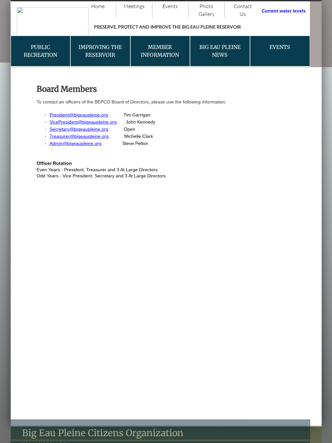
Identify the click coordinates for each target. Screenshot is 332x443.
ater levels (294, 10)
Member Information (160, 51)
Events (170, 6)
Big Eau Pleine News (220, 51)
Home (98, 6)
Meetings (134, 6)
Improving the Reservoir (100, 51)
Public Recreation (40, 51)
